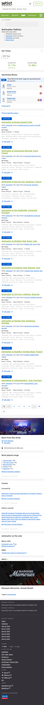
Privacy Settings (7, 667)
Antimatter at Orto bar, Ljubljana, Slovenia (20, 294)
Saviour (5, 466)
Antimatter (9, 36)
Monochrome (7, 464)
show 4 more (10, 40)
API (3, 680)
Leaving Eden (7, 460)
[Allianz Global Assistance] (5, 696)
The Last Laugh (8, 462)
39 (39, 406)
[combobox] (22, 9)
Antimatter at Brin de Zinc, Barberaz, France (21, 182)
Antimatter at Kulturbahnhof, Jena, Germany (22, 380)
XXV (17, 156)
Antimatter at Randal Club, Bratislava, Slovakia (19, 322)
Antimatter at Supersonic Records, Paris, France (20, 152)
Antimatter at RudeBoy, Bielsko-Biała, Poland (22, 351)
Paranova (6, 468)
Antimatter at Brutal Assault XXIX (17, 122)
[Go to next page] (4, 411)
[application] (22, 573)
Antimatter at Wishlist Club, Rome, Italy (19, 241)
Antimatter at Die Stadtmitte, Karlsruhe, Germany (20, 211)
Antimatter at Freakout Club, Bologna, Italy (21, 268)
